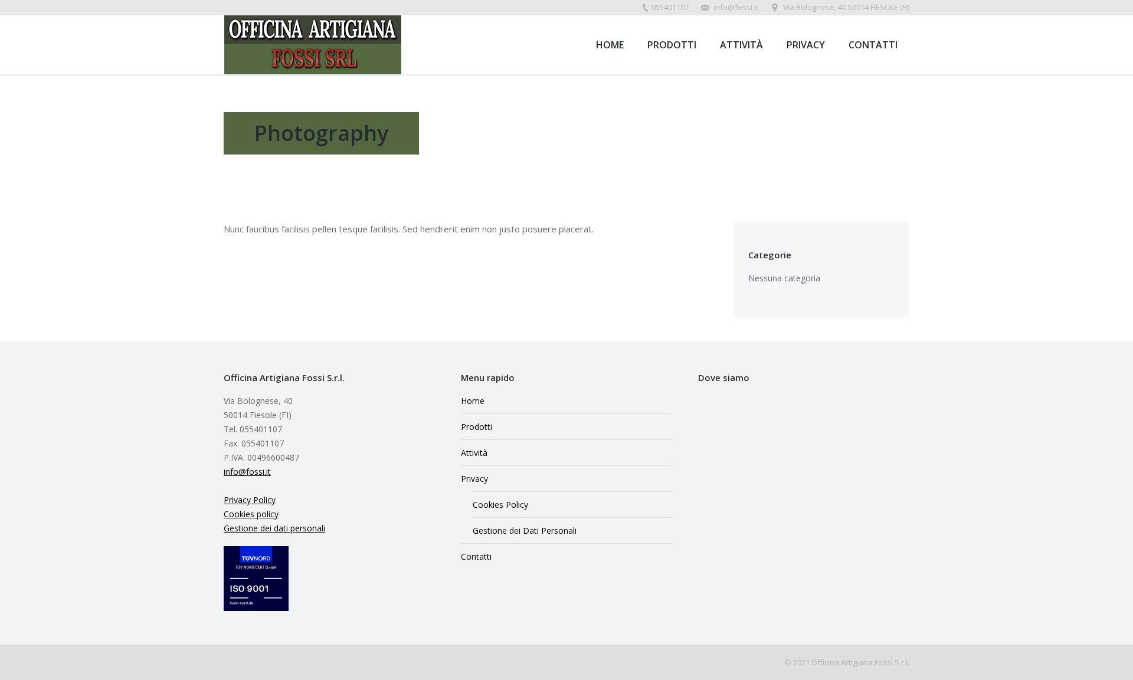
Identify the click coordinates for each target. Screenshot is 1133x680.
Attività (474, 452)
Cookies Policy (500, 504)
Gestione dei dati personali (274, 528)
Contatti (476, 556)
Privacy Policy (250, 499)
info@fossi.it (247, 471)
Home (472, 400)
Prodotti (476, 426)
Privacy (474, 478)
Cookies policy (251, 514)
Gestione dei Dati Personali (525, 530)
